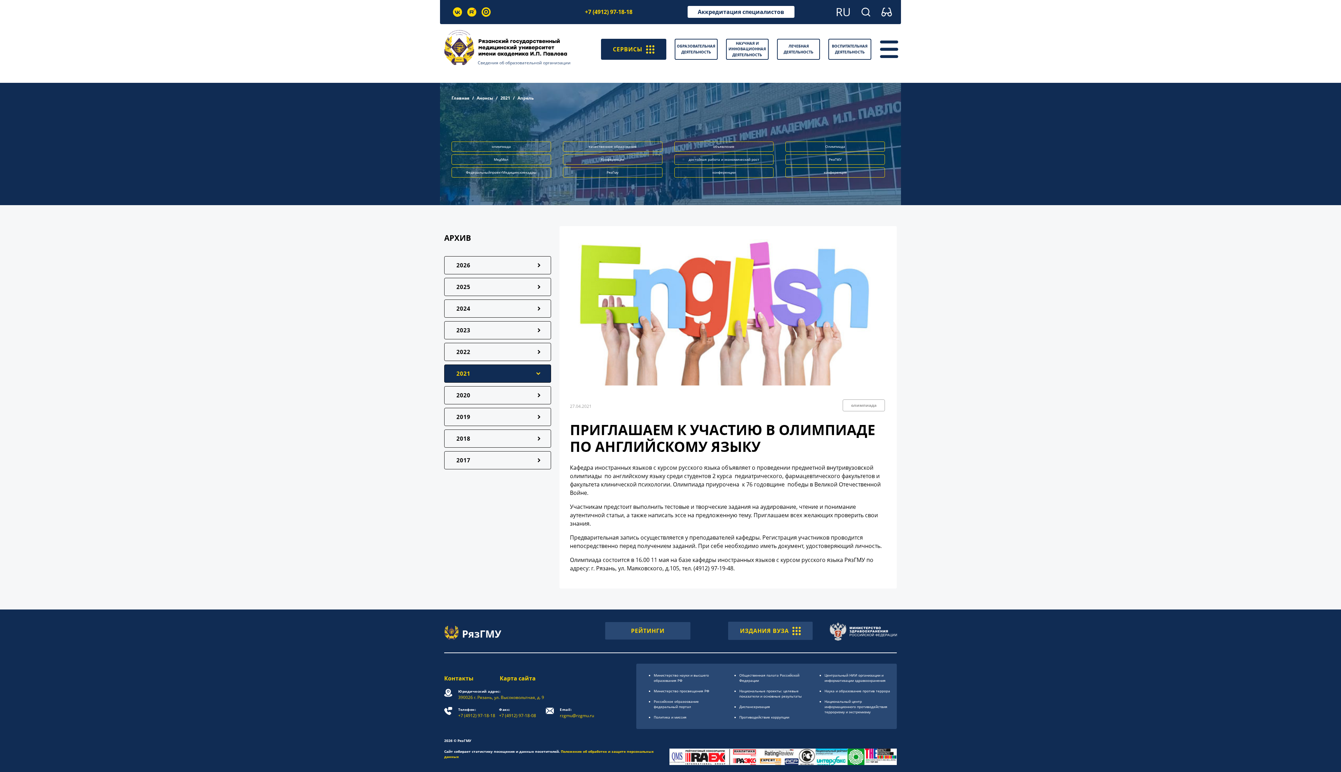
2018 (463, 438)
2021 (505, 98)
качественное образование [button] (613, 146)
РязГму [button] (612, 172)
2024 (463, 308)
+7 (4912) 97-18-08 (517, 713)
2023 (463, 330)
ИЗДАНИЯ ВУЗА (764, 631)
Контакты (459, 678)
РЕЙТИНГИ (648, 631)
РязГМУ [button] (835, 159)
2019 (463, 417)
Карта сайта (518, 678)
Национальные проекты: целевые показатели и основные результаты (770, 693)
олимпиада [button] (501, 146)
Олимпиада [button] (835, 146)
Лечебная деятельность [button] (798, 49)
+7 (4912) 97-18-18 (608, 12)
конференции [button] (723, 172)
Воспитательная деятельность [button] (849, 49)
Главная (460, 98)
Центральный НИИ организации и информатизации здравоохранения (855, 678)
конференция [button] (835, 172)
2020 (463, 395)
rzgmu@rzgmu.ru (577, 713)
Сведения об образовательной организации (524, 63)
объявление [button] (723, 146)
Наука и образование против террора (857, 690)
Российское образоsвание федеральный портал (676, 704)
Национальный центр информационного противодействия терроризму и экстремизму (856, 706)
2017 (463, 460)
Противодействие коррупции (764, 717)
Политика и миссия (670, 717)
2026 (463, 265)
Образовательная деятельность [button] (696, 49)
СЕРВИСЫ (628, 49)
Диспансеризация (754, 706)
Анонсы (485, 98)
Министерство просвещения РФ (681, 690)
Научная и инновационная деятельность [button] (747, 49)
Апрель (526, 98)
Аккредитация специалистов (741, 12)
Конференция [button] (612, 159)
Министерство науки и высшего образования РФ (681, 678)
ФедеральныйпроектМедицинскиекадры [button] (501, 172)
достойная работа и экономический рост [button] (724, 159)
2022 (463, 352)
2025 (463, 287)
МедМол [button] (501, 159)
